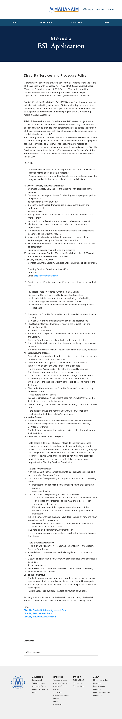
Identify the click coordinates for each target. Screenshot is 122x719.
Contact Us (97, 695)
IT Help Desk (57, 705)
